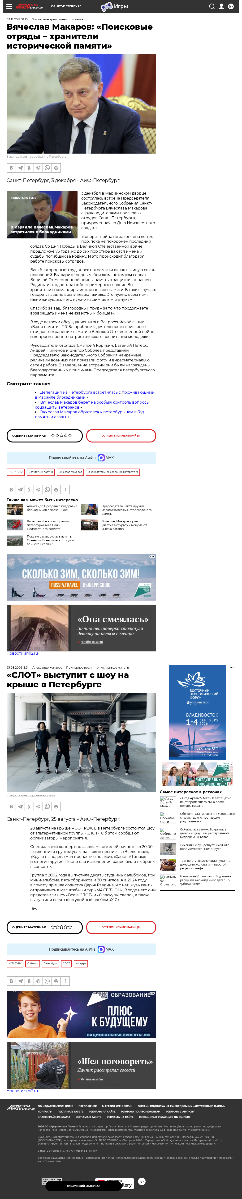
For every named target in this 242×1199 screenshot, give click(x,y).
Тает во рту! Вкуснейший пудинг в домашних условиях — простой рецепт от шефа (205, 864)
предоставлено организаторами (31, 795)
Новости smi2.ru (22, 653)
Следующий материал (83, 1186)
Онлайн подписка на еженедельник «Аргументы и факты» (181, 1106)
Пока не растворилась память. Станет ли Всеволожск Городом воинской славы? (50, 540)
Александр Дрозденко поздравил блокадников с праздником (52, 508)
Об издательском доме (55, 1106)
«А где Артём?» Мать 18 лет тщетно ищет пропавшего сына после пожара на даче (205, 801)
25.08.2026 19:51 (18, 667)
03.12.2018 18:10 (17, 19)
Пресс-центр (87, 1106)
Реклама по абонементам (140, 1111)
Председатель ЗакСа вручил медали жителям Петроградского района (127, 509)
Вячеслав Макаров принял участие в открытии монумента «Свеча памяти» (124, 525)
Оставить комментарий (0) (121, 435)
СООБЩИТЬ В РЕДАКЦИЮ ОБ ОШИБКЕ (164, 1117)
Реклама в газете (70, 1111)
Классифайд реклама (54, 1117)
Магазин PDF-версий (117, 1106)
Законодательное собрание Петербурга (36, 156)
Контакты (45, 1111)
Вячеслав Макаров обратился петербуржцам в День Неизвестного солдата (49, 525)
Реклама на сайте (102, 1111)
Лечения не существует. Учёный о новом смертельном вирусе (204, 847)
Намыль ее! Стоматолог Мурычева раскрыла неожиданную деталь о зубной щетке (205, 880)
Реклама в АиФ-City (180, 1111)
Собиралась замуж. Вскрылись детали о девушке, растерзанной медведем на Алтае (204, 833)
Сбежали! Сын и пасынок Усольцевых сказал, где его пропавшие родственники (207, 817)
